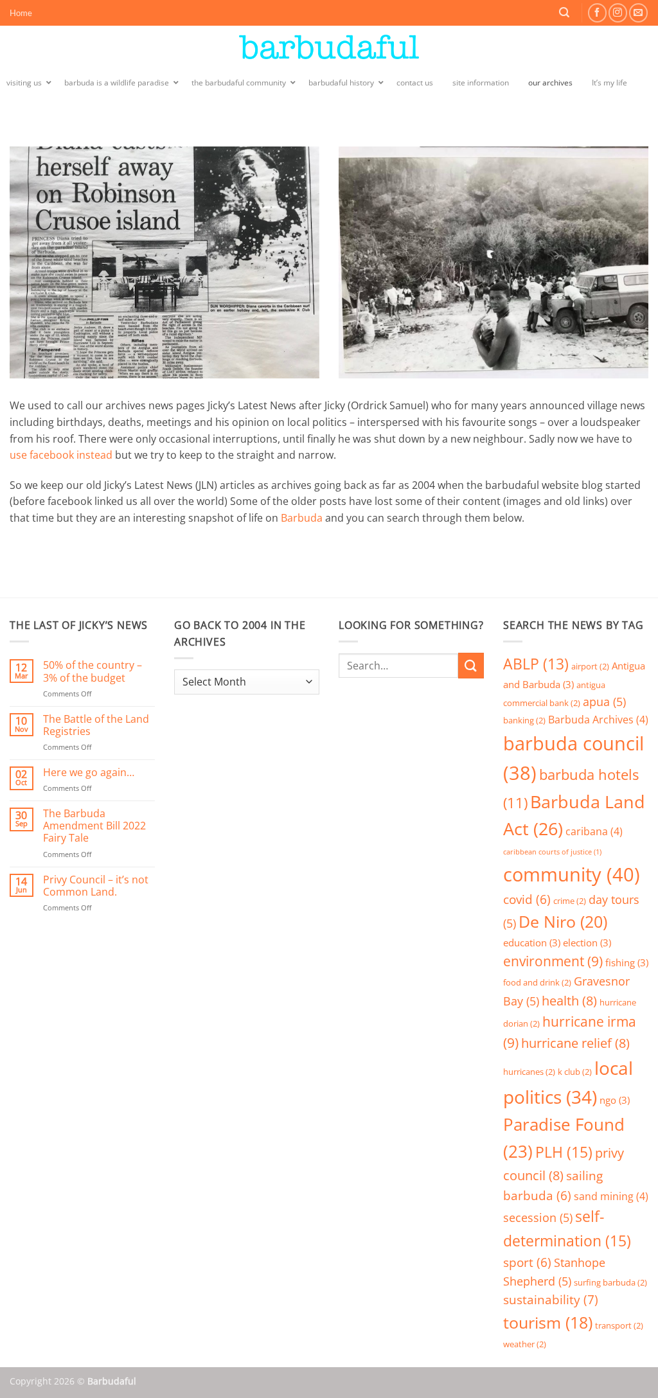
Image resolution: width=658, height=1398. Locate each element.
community (571, 874)
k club (575, 1071)
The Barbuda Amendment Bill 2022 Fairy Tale (94, 826)
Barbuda (302, 518)
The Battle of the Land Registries (96, 725)
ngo (615, 1099)
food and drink (537, 982)
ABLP (536, 664)
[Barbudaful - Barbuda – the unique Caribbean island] (329, 46)
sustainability (550, 1299)
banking (524, 720)
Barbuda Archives (598, 719)
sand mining (611, 1196)
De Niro (563, 921)
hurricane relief (575, 1043)
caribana (594, 831)
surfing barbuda (610, 1282)
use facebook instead (61, 455)
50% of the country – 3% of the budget (92, 671)
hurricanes (529, 1071)
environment (553, 961)
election (587, 942)
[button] (564, 12)
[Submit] (471, 665)
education (531, 942)
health (569, 1000)
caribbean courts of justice (552, 851)
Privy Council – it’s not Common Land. (95, 886)
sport (527, 1262)
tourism (547, 1322)
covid (527, 899)
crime (569, 901)
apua (604, 701)
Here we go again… (88, 772)
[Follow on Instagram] (618, 12)
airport (590, 666)
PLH (563, 1152)
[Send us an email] (638, 12)
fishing (626, 962)
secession (538, 1217)
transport (619, 1325)
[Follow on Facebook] (597, 12)
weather (524, 1344)
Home (21, 13)
